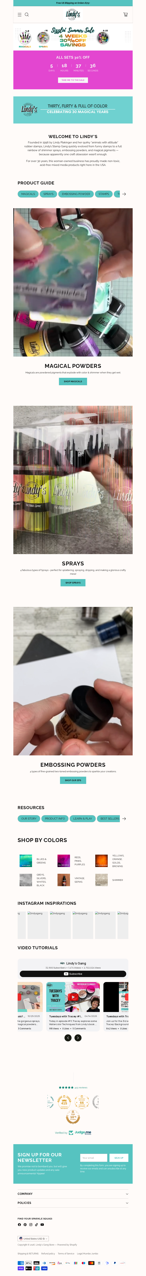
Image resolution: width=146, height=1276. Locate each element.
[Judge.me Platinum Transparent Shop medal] (64, 1102)
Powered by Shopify (67, 1245)
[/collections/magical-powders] (73, 37)
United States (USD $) (34, 1238)
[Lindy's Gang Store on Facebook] (19, 1225)
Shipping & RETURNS (28, 1253)
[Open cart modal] (125, 14)
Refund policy (48, 1253)
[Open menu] (19, 14)
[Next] (124, 194)
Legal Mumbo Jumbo (87, 1253)
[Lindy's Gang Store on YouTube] (42, 1225)
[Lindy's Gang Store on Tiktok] (36, 1225)
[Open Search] (26, 14)
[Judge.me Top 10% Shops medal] (90, 1117)
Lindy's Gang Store (45, 1245)
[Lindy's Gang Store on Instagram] (31, 1225)
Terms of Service (66, 1253)
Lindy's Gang (76, 963)
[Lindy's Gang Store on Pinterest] (25, 1225)
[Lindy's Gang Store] (73, 14)
